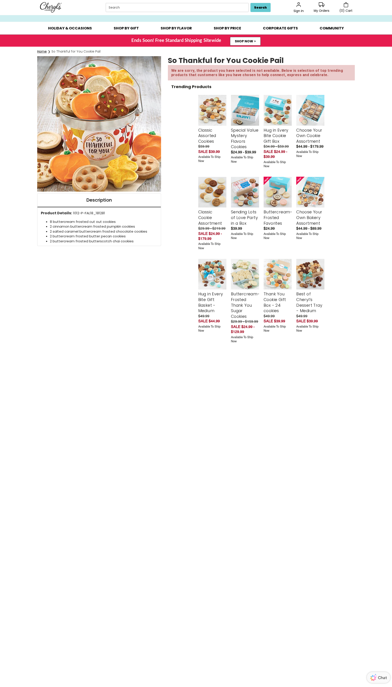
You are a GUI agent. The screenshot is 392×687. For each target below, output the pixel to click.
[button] (70, 28)
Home (42, 51)
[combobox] (178, 7)
